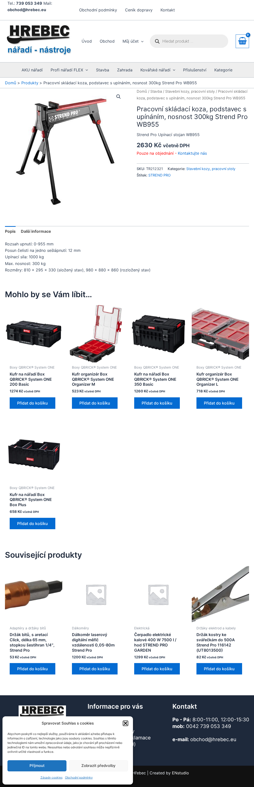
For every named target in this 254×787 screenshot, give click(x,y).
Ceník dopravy (139, 9)
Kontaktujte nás (192, 153)
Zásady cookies (51, 777)
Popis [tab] (10, 231)
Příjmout (37, 765)
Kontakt (167, 9)
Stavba (156, 91)
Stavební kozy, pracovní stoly (190, 91)
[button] (125, 723)
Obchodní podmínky (79, 777)
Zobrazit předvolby (98, 765)
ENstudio (180, 772)
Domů (142, 91)
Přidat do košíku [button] (32, 403)
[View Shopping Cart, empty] (242, 41)
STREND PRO (159, 175)
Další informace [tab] (36, 231)
